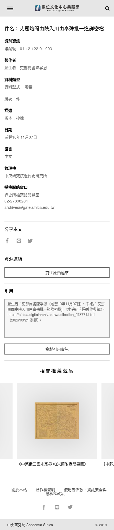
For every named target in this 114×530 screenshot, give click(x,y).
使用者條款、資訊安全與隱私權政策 (76, 491)
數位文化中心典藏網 (57, 8)
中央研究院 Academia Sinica (30, 524)
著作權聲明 (45, 489)
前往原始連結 (57, 272)
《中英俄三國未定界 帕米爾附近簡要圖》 (52, 463)
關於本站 (19, 489)
